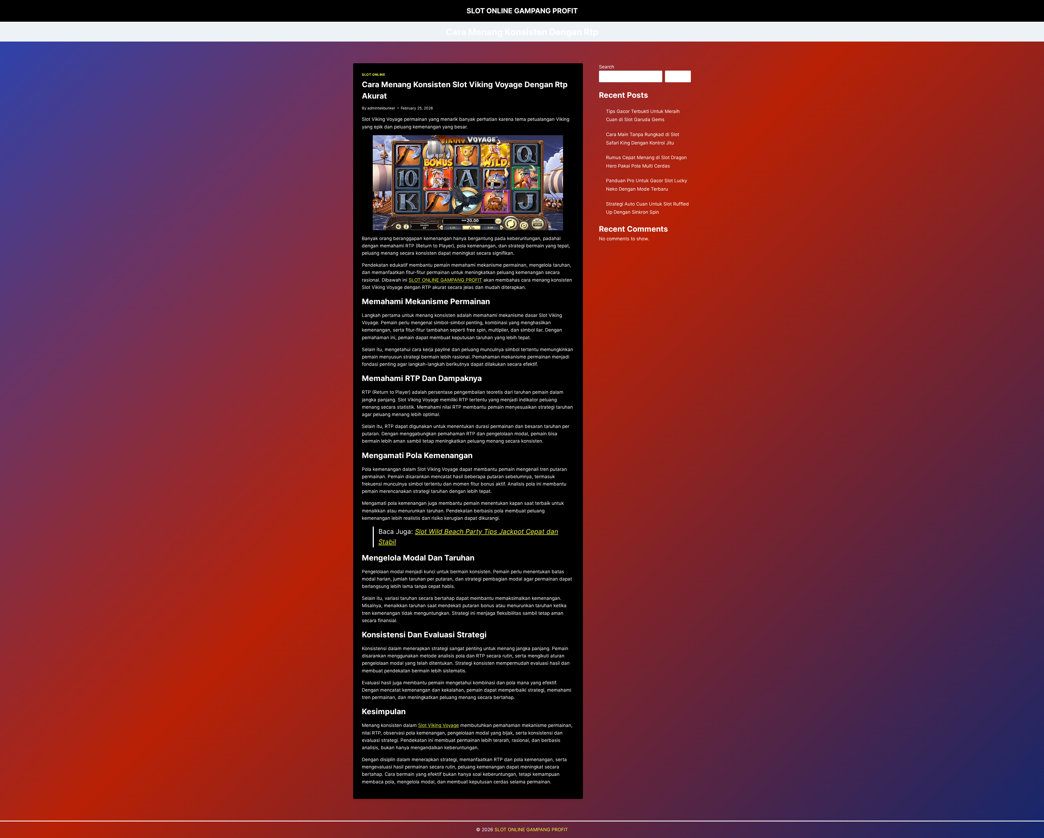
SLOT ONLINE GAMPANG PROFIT (531, 829)
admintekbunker (381, 108)
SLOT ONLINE (373, 75)
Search (606, 67)
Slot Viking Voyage (438, 725)
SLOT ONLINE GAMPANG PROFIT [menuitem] (445, 280)
